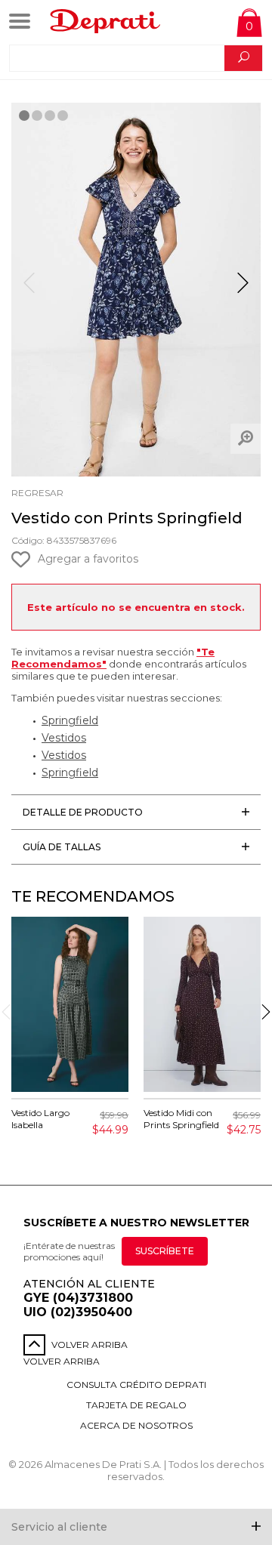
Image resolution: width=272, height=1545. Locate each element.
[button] (243, 289)
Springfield (70, 720)
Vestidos (64, 738)
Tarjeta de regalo (136, 1405)
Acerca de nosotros (136, 1425)
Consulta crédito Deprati (136, 1384)
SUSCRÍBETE (164, 1251)
